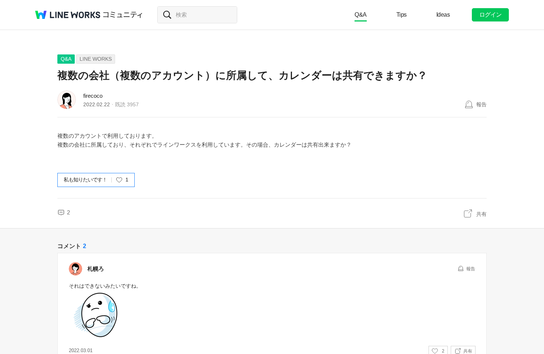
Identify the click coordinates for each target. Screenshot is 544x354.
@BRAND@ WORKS (67, 15)
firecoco (93, 96)
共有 (481, 214)
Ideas (443, 14)
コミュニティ (122, 14)
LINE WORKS (96, 59)
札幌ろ (95, 269)
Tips (401, 14)
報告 (481, 104)
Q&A (361, 14)
